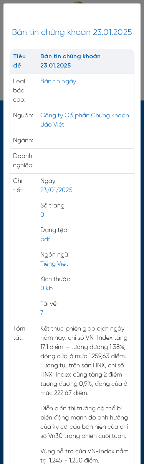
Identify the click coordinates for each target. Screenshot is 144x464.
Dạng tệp (53, 230)
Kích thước (55, 279)
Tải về (48, 304)
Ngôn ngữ (54, 255)
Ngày (47, 181)
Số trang (52, 205)
